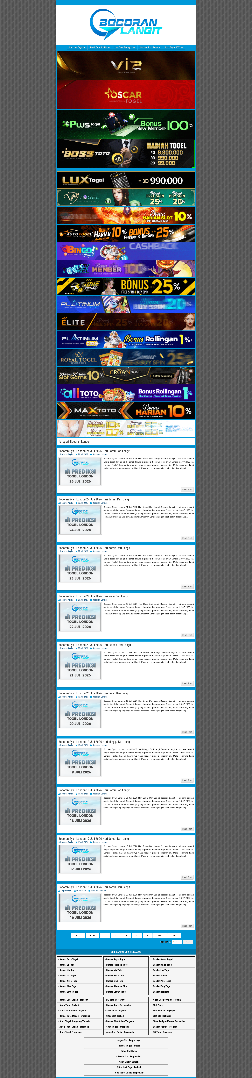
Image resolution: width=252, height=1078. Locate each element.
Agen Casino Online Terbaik (167, 999)
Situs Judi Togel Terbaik (129, 1067)
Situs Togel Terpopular (71, 1032)
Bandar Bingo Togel (162, 964)
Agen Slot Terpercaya (129, 1040)
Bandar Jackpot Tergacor (165, 1026)
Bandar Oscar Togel (163, 959)
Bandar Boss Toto (115, 975)
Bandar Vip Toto (114, 970)
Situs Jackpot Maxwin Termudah (169, 1021)
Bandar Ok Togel (68, 975)
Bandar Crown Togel (116, 991)
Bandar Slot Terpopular (129, 1056)
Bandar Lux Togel (161, 970)
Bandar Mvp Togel (68, 986)
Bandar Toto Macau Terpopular (75, 1016)
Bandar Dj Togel (67, 964)
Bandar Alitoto (160, 975)
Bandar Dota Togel (69, 959)
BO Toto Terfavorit (115, 999)
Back (92, 935)
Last (174, 935)
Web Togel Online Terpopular (129, 1072)
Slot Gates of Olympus (164, 1010)
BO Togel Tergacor (162, 1032)
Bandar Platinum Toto (117, 964)
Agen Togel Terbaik (69, 1005)
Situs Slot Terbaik (115, 1016)
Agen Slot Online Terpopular (120, 1032)
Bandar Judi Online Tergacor (74, 999)
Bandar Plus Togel (162, 981)
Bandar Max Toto (114, 981)
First (78, 935)
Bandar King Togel (162, 986)
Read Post (187, 489)
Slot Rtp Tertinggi (162, 1016)
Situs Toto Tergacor (116, 1010)
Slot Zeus (158, 1005)
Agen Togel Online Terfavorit (74, 1026)
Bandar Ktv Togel (68, 970)
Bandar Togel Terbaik (129, 1045)
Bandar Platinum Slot (116, 986)
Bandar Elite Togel (69, 991)
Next (160, 935)
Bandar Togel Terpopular (118, 1005)
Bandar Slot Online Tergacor (120, 1021)
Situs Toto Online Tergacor (73, 1010)
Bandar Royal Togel (115, 959)
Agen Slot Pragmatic (129, 1062)
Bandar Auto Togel (69, 981)
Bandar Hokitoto (161, 991)
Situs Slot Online (129, 1051)
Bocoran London (100, 454)
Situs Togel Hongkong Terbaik (75, 1021)
